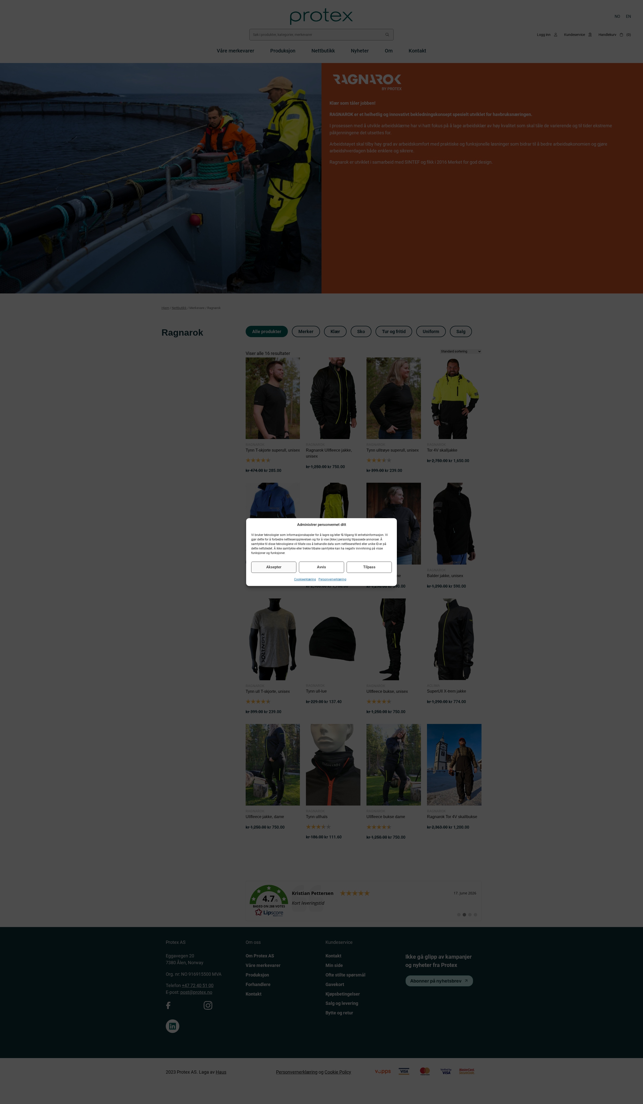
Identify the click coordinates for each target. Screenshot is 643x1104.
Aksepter (273, 567)
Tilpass (369, 567)
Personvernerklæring (332, 579)
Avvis (321, 567)
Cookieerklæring (305, 579)
